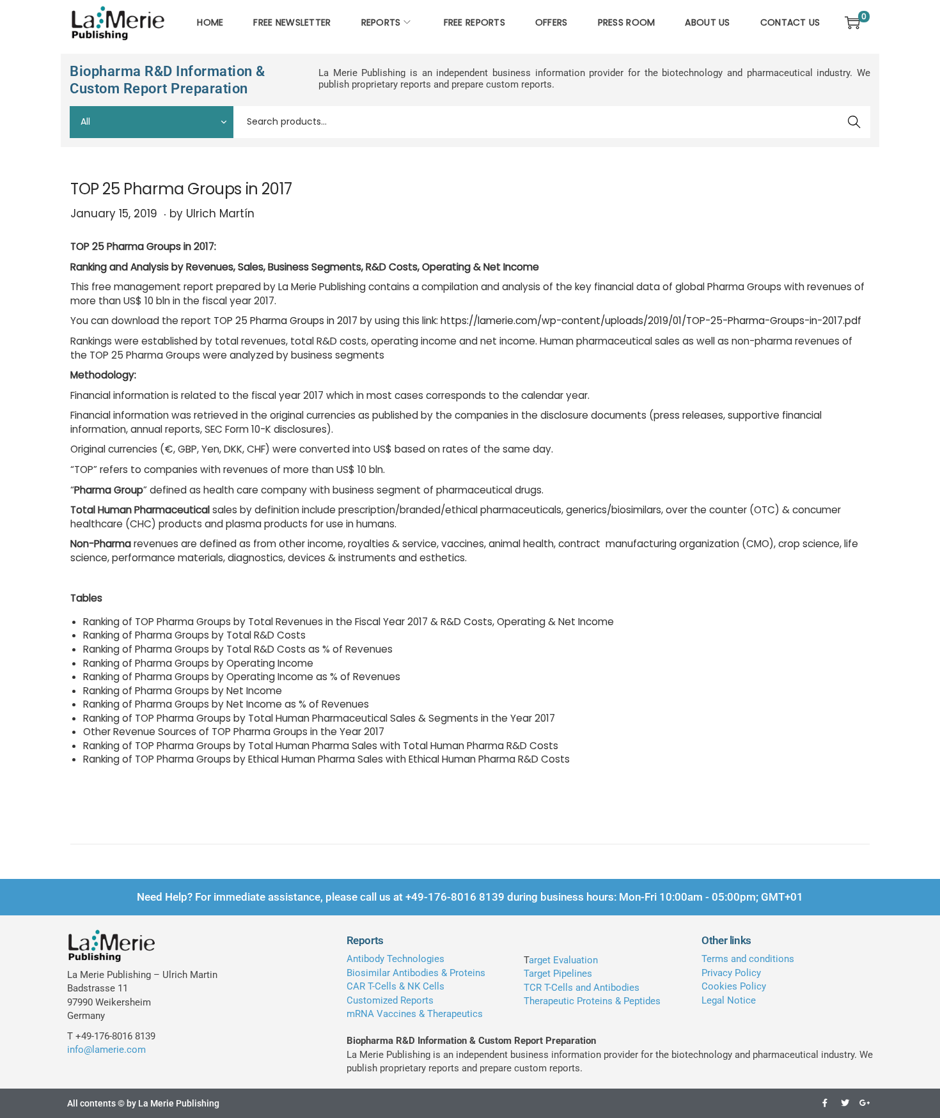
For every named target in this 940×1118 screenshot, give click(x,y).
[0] (852, 22)
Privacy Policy (731, 973)
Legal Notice (728, 1000)
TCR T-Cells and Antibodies (581, 987)
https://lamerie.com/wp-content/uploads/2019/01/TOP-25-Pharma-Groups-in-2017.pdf (651, 320)
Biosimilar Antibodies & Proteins (416, 973)
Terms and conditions (747, 959)
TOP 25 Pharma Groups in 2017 (285, 320)
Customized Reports (390, 1000)
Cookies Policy (733, 986)
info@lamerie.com (106, 1049)
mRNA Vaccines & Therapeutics (415, 1014)
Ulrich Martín (220, 213)
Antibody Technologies (395, 959)
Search (854, 122)
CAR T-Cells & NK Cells (395, 986)
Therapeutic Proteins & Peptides (592, 1001)
